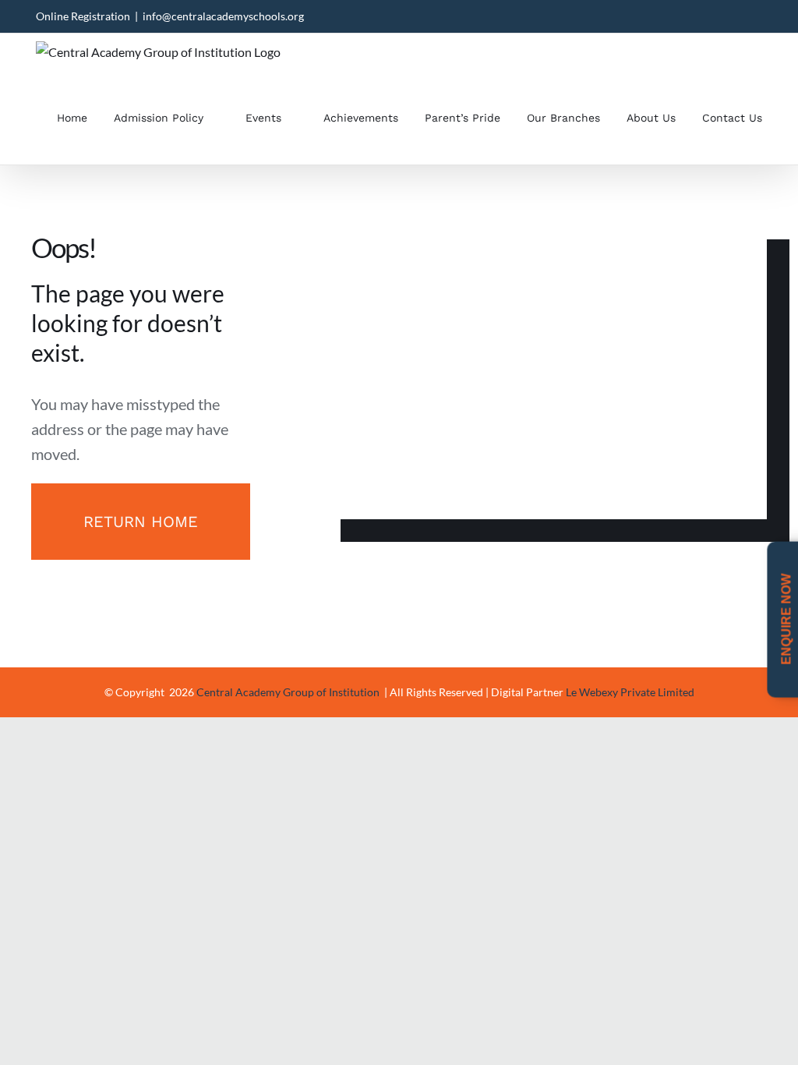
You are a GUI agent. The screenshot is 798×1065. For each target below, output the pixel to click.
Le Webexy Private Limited (630, 692)
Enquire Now (786, 620)
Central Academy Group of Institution (289, 692)
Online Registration (83, 16)
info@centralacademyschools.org (223, 16)
